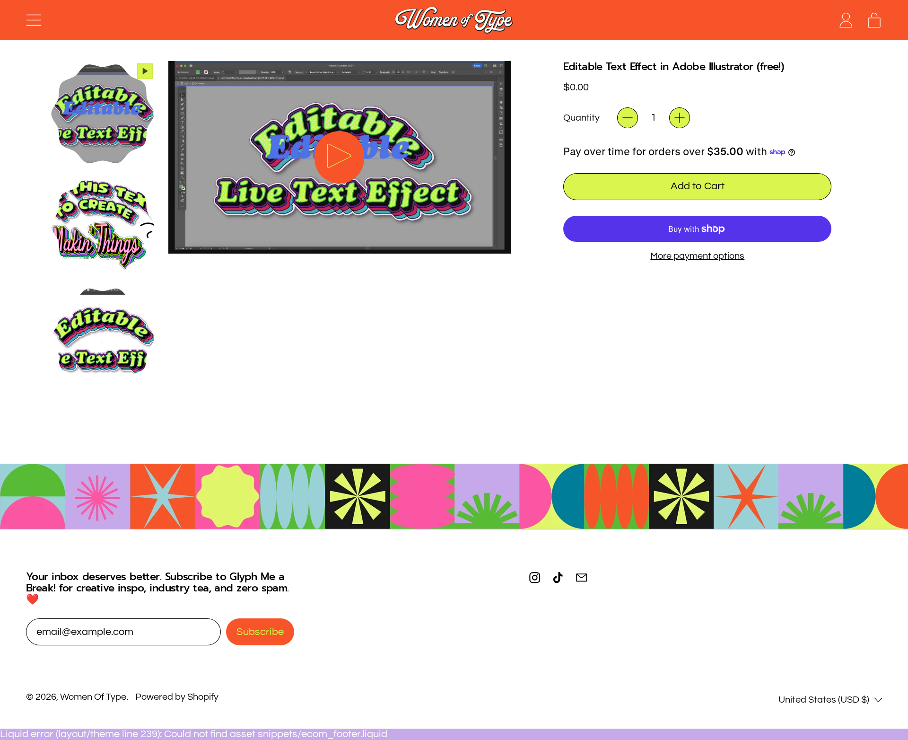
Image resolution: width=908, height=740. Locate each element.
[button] (102, 114)
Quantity (581, 118)
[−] (627, 117)
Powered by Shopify (176, 697)
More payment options (697, 256)
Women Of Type (93, 697)
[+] (679, 117)
